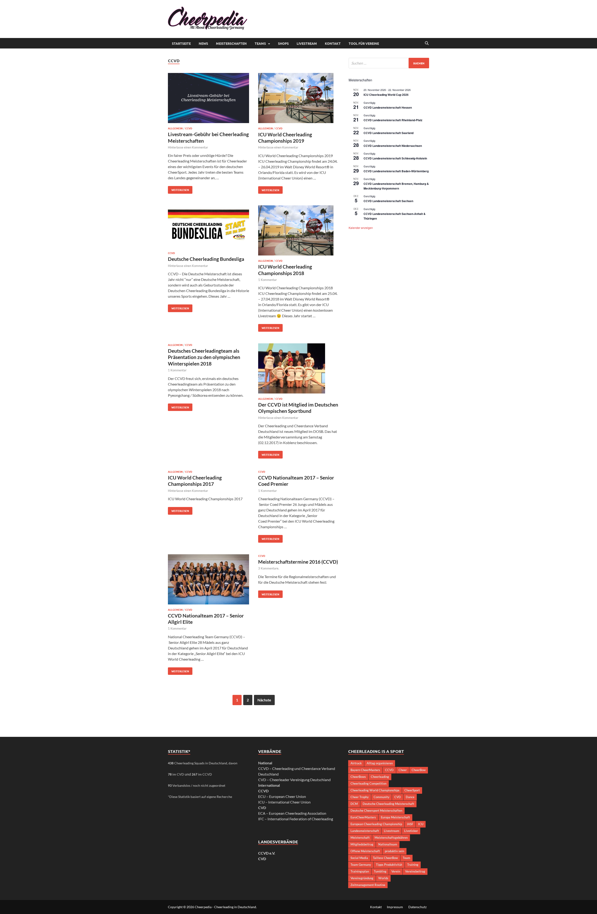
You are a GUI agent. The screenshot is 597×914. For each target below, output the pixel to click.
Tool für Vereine (364, 43)
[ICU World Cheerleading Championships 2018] (298, 231)
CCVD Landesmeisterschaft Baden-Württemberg (396, 171)
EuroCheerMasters (363, 817)
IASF (410, 824)
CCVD (188, 128)
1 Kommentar (267, 280)
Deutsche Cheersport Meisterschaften (376, 810)
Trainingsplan (360, 871)
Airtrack (356, 763)
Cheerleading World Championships (375, 790)
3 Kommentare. (268, 568)
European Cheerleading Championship (376, 824)
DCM (354, 804)
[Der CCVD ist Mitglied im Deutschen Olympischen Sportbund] (298, 369)
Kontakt (333, 43)
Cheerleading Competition (368, 783)
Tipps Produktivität (389, 864)
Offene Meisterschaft (365, 851)
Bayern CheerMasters (365, 770)
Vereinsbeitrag (415, 871)
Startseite (181, 43)
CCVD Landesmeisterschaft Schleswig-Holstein (395, 158)
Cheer (403, 770)
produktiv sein (394, 851)
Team (406, 858)
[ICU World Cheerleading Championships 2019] (298, 98)
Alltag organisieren (380, 763)
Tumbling (380, 871)
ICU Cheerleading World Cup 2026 (386, 95)
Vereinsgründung (362, 878)
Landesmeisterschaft (365, 831)
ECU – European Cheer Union (282, 796)
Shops (283, 43)
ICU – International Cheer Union (284, 802)
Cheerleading (380, 777)
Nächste (264, 700)
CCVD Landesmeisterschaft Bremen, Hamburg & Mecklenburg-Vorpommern (396, 186)
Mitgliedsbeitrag (362, 844)
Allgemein (175, 128)
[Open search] (426, 43)
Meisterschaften (231, 43)
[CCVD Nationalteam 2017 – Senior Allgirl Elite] (208, 580)
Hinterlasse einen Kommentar (188, 147)
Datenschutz (417, 907)
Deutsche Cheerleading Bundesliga (206, 259)
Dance (410, 797)
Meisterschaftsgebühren (391, 837)
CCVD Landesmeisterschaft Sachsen (388, 201)
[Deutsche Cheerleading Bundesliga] (208, 227)
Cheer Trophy (360, 797)
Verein (395, 871)
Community (381, 797)
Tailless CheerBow (385, 858)
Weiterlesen (178, 189)
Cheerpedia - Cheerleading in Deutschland (225, 907)
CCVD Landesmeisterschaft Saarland (388, 133)
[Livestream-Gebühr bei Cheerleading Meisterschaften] (208, 98)
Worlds (383, 878)
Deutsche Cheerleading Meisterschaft (388, 804)
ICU (420, 824)
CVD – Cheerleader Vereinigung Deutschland (294, 779)
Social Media (359, 858)
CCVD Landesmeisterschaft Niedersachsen (393, 146)
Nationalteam (387, 844)
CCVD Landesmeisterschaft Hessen (388, 107)
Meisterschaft (360, 837)
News (203, 43)
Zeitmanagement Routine (368, 885)
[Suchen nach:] (389, 63)
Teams (260, 43)
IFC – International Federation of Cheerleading (295, 819)
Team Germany (361, 864)
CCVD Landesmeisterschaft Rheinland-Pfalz (393, 120)
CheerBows (358, 777)
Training (412, 864)
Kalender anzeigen (361, 228)
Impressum (395, 907)
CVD (262, 858)
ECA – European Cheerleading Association (292, 813)
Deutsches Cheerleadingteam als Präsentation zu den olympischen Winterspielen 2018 (204, 357)
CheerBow (419, 770)
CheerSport (412, 790)
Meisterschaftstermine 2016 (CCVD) (298, 562)
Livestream (307, 43)
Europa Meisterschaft (395, 817)
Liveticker (411, 831)
